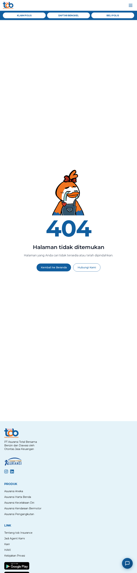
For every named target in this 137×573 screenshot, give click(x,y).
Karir (7, 544)
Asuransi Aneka (13, 491)
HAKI (7, 550)
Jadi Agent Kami (14, 538)
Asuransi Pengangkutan (19, 514)
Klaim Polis (24, 15)
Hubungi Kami (87, 267)
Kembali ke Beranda (54, 267)
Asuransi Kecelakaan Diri (19, 502)
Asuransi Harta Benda (17, 497)
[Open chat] (127, 563)
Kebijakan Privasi (14, 555)
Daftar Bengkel (68, 15)
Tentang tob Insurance (18, 532)
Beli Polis (112, 15)
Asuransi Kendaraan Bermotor (22, 508)
